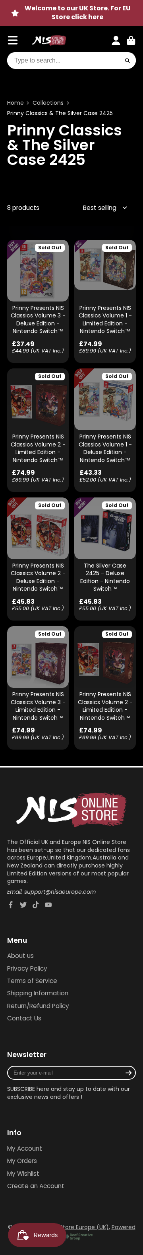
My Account (24, 1148)
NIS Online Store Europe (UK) (70, 1227)
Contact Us (24, 1018)
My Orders (22, 1161)
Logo (49, 40)
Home (15, 103)
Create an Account (35, 1186)
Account (116, 40)
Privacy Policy (27, 968)
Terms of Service (32, 981)
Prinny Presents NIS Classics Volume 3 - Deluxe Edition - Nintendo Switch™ (38, 301)
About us (20, 956)
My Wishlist (23, 1173)
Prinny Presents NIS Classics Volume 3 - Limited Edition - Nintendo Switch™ (38, 687)
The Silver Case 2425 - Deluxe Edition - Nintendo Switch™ (105, 559)
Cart (131, 40)
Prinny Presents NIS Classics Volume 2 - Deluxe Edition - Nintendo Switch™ (38, 559)
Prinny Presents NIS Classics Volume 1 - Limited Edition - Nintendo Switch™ (105, 301)
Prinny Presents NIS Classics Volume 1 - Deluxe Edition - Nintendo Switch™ (105, 429)
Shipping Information (37, 993)
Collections (48, 103)
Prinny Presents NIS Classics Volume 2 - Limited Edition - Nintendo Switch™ (38, 429)
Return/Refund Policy (38, 1006)
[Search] (127, 60)
